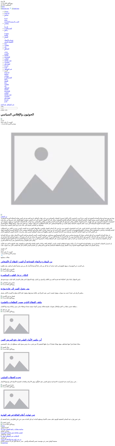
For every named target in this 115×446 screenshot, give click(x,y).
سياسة (6, 15)
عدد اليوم (3, 104)
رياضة (6, 30)
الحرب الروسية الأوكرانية (11, 22)
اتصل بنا (3, 436)
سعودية (6, 33)
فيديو (5, 67)
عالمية (6, 35)
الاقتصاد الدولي (8, 42)
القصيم (6, 54)
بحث (2, 106)
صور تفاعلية (8, 60)
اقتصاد (6, 37)
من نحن (19, 439)
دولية (5, 20)
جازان (6, 52)
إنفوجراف (7, 64)
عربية (6, 18)
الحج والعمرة (8, 28)
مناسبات (6, 62)
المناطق (6, 48)
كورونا (6, 27)
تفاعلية (6, 55)
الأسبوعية (7, 57)
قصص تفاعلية (18, 432)
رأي (5, 47)
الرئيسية (6, 13)
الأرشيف (3, 439)
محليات (6, 23)
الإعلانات (16, 436)
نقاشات (6, 45)
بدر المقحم (4, 216)
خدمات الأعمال (8, 40)
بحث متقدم (4, 110)
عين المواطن (8, 69)
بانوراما (6, 65)
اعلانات (6, 59)
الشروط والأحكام (11, 439)
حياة (5, 43)
